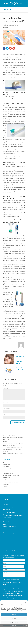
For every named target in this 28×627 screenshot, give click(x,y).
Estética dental (6, 464)
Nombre (5, 402)
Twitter (5, 346)
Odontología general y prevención (10, 25)
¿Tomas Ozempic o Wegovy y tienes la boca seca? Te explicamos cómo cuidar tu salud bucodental (13, 449)
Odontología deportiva (8, 473)
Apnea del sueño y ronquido (9, 462)
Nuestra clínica (6, 471)
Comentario (6, 388)
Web (4, 414)
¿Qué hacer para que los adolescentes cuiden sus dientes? (20, 359)
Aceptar (14, 614)
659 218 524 (3, 529)
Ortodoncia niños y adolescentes (10, 482)
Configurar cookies (14, 622)
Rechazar (14, 618)
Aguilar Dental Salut (9, 24)
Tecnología (5, 488)
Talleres (5, 486)
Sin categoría (6, 484)
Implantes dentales (7, 468)
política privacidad (15, 579)
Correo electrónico (7, 408)
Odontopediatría (7, 477)
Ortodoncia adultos (7, 480)
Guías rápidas (6, 466)
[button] (26, 602)
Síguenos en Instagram (10, 533)
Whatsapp (14, 4)
